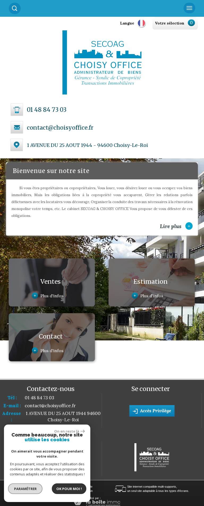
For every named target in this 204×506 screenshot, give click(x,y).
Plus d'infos (48, 296)
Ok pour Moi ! (69, 488)
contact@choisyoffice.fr (60, 127)
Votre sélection (169, 23)
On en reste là (66, 431)
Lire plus (175, 226)
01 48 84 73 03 (46, 109)
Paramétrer (25, 488)
